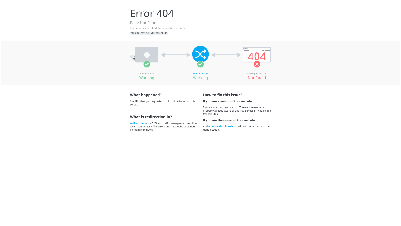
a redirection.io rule (220, 126)
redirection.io (200, 73)
